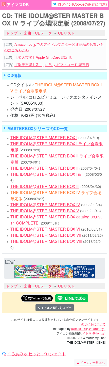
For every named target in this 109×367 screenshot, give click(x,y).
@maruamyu (96, 328)
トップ (11, 33)
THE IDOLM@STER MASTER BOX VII (45, 235)
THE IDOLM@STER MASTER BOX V (44, 211)
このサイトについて (93, 321)
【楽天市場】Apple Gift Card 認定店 (43, 57)
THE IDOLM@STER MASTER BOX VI (45, 229)
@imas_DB (79, 328)
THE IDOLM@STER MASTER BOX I (43, 137)
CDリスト (66, 33)
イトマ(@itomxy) (93, 333)
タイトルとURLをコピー (54, 307)
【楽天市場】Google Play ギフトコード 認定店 (51, 64)
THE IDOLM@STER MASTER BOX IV (45, 205)
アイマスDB (18, 4)
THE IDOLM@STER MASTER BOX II (44, 168)
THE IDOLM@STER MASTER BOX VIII (46, 241)
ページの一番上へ (91, 362)
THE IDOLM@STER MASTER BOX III (44, 186)
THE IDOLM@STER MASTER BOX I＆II (46, 174)
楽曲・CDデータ (38, 33)
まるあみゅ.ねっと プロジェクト (36, 354)
